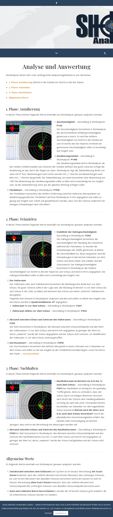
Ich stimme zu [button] (60, 513)
